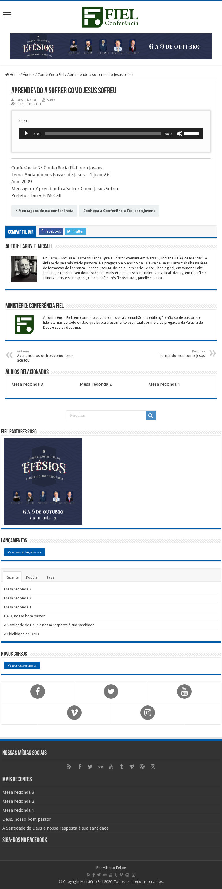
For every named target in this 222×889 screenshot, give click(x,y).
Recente (12, 577)
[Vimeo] (131, 766)
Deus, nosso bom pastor (24, 616)
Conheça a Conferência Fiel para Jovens (119, 211)
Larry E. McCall (26, 100)
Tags (50, 577)
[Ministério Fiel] (111, 16)
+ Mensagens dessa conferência (44, 211)
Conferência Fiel (51, 74)
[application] (111, 133)
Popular (32, 577)
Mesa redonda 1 (164, 384)
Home (14, 74)
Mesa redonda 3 (27, 384)
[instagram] (152, 766)
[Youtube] (111, 766)
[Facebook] (79, 766)
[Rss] (69, 766)
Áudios (28, 74)
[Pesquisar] (151, 415)
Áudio (51, 100)
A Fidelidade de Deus (21, 634)
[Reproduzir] (26, 133)
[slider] (192, 133)
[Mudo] (179, 133)
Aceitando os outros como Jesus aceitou (45, 356)
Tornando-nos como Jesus (182, 354)
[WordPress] (142, 766)
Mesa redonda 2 (96, 384)
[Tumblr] (121, 766)
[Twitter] (90, 766)
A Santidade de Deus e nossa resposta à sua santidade (49, 625)
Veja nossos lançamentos (25, 552)
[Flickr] (100, 766)
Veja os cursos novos (22, 665)
